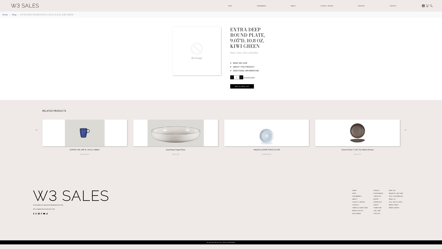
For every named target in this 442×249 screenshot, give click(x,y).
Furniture (377, 208)
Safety (376, 205)
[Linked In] (39, 214)
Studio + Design (327, 6)
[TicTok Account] (47, 214)
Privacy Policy (357, 210)
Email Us (392, 199)
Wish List (392, 190)
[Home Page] (25, 6)
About (293, 6)
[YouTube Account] (44, 214)
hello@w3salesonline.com (44, 209)
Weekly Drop (393, 205)
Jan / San (377, 210)
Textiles (377, 213)
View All (377, 190)
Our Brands (261, 6)
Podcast (361, 6)
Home (5, 14)
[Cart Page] (427, 6)
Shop (230, 6)
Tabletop (377, 196)
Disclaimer (356, 213)
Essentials (378, 202)
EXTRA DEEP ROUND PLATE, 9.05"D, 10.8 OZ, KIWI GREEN (46, 14)
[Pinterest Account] (41, 214)
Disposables (378, 193)
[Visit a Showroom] (423, 6)
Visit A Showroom (396, 196)
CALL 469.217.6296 (395, 202)
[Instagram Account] (36, 214)
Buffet (376, 199)
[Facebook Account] (33, 214)
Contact (393, 6)
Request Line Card (396, 193)
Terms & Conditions (360, 208)
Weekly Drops (394, 208)
